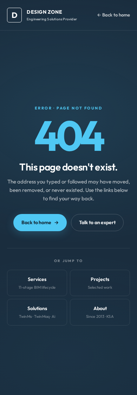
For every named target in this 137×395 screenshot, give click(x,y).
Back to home (40, 222)
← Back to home (113, 15)
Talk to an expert (97, 222)
